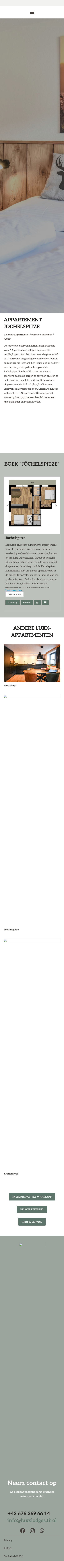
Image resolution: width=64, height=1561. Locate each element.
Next (56, 506)
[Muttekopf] (32, 663)
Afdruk (8, 1548)
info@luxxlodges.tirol (32, 1520)
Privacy (8, 1540)
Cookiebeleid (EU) (13, 1556)
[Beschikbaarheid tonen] (37, 602)
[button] (32, 12)
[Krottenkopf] (32, 1054)
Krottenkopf (11, 1173)
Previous (7, 506)
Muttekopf (10, 685)
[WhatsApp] (42, 1530)
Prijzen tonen (14, 594)
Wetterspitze (11, 929)
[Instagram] (32, 1530)
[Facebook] (22, 1530)
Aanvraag (12, 602)
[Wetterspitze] (32, 810)
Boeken (27, 602)
